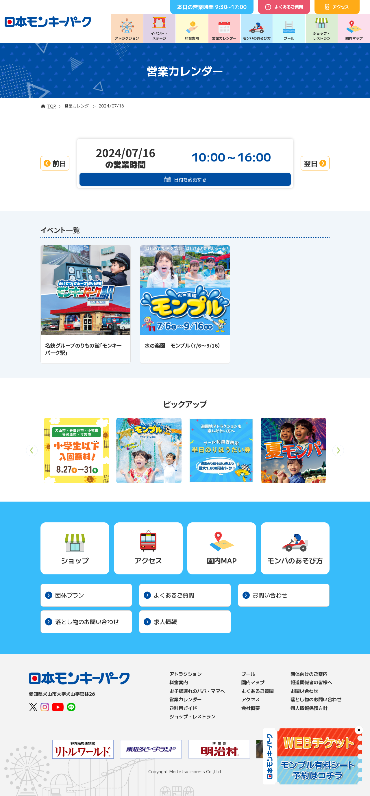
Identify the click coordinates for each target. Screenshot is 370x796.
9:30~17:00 (231, 6)
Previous (32, 452)
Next (338, 452)
